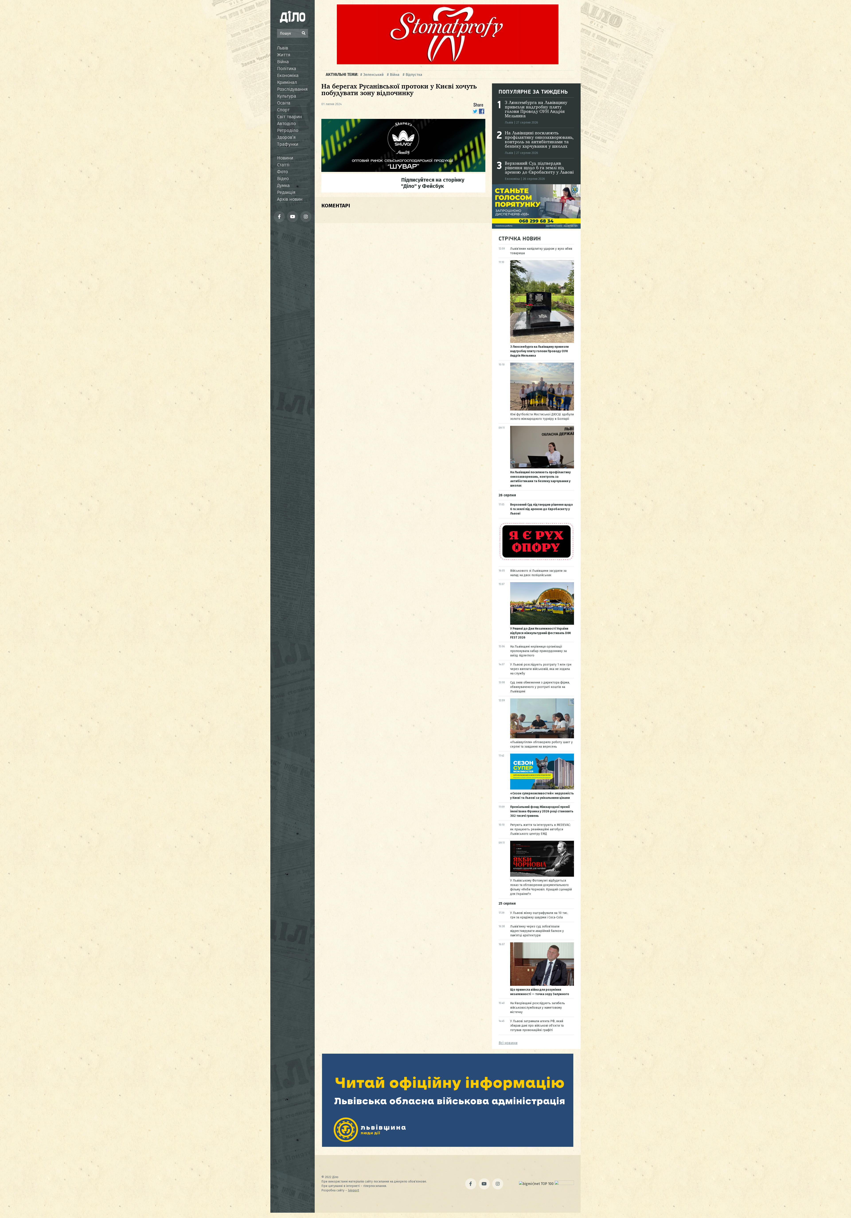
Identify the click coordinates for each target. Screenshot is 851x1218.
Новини (285, 158)
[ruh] (536, 560)
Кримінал (287, 82)
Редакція (286, 192)
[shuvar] (403, 171)
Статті (283, 165)
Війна (283, 62)
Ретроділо (287, 130)
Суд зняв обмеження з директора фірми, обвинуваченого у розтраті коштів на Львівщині (540, 687)
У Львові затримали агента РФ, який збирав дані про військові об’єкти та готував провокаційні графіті (537, 1025)
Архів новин (290, 199)
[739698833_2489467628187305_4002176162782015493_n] (447, 63)
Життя (283, 55)
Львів (282, 48)
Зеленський (373, 75)
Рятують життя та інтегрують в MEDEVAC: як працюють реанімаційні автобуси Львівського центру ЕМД (540, 829)
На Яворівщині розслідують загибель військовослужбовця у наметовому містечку (537, 1007)
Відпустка (414, 75)
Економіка (288, 75)
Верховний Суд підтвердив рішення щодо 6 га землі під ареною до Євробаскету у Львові (539, 168)
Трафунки (287, 144)
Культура (286, 96)
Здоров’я (286, 137)
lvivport (353, 1190)
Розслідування (292, 89)
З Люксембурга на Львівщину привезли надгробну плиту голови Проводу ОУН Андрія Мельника (536, 109)
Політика (286, 68)
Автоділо (286, 123)
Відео (283, 178)
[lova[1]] (447, 1145)
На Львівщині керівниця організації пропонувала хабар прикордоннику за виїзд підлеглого (538, 651)
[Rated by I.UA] (564, 1184)
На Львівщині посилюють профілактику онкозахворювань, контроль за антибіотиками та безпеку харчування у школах (539, 140)
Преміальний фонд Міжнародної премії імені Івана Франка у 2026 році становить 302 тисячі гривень (541, 811)
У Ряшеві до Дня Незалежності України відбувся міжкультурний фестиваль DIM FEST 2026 (540, 633)
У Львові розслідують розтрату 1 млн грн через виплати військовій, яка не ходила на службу (540, 669)
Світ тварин (289, 117)
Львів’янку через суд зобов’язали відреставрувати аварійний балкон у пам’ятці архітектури (537, 931)
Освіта (283, 103)
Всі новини (508, 1043)
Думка (283, 185)
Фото (282, 172)
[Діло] (292, 16)
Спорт (283, 110)
